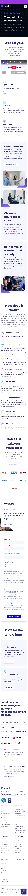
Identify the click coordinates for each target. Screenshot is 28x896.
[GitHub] (7, 889)
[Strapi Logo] (5, 788)
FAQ (2, 877)
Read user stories (11, 164)
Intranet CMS (18, 821)
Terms (17, 893)
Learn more (17, 354)
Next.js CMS (18, 844)
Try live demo (4, 826)
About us (3, 866)
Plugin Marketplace (6, 824)
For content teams (19, 828)
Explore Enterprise (9, 777)
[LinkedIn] (21, 889)
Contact (3, 875)
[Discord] (10, 889)
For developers (19, 826)
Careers (3, 872)
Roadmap (3, 820)
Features (3, 815)
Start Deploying (8, 760)
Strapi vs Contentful (6, 857)
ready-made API (11, 155)
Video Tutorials (4, 859)
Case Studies (4, 852)
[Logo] (5, 6)
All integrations (18, 840)
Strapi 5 (3, 809)
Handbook (3, 870)
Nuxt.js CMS (18, 850)
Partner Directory (5, 844)
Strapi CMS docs (5, 840)
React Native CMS (19, 859)
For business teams (20, 830)
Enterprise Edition (5, 813)
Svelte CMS (18, 857)
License (12, 893)
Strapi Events (4, 846)
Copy (24, 722)
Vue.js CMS (18, 848)
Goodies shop (4, 881)
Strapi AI (3, 817)
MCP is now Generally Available (13, 2)
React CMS (17, 842)
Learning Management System (20, 818)
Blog (2, 868)
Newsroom (4, 879)
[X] (15, 889)
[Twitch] (13, 889)
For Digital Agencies (20, 832)
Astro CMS (17, 852)
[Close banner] (26, 2)
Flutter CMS (18, 855)
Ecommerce (18, 813)
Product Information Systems (20, 824)
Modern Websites (19, 809)
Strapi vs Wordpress (6, 855)
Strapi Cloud (4, 811)
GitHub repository (5, 850)
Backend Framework (20, 815)
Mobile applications (20, 811)
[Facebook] (18, 889)
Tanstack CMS (18, 846)
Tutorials (3, 848)
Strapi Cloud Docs (5, 842)
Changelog (4, 822)
